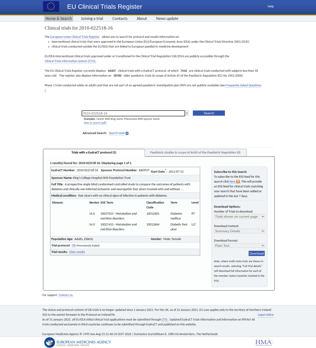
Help (271, 6)
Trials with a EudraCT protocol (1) (93, 152)
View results (77, 252)
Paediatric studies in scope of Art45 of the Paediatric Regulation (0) (195, 152)
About (142, 19)
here (232, 181)
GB (74, 245)
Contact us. (66, 295)
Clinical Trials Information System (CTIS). (70, 61)
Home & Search (59, 19)
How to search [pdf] (95, 123)
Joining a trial (92, 19)
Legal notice (266, 315)
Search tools (117, 133)
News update (167, 19)
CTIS (165, 319)
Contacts (119, 19)
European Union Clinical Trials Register (75, 37)
